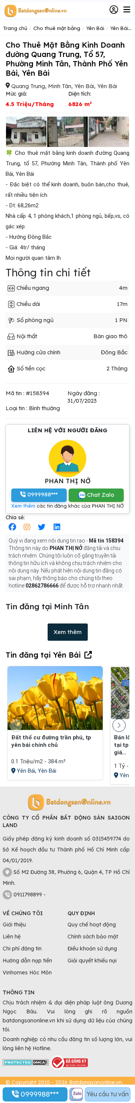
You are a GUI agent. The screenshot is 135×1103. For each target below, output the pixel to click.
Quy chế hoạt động (92, 924)
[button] (119, 725)
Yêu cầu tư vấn (108, 1094)
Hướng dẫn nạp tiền (27, 960)
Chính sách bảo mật (93, 936)
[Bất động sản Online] (34, 10)
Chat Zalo (100, 494)
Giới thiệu (14, 924)
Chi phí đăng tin (22, 948)
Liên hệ (12, 936)
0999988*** (39, 1094)
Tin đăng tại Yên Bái (43, 654)
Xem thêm (23, 506)
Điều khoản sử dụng (92, 948)
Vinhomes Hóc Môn (27, 972)
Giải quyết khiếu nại (92, 960)
